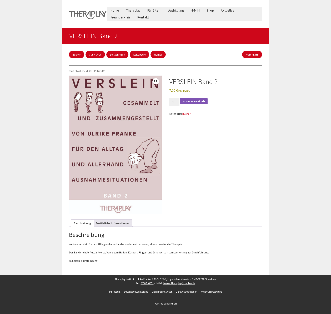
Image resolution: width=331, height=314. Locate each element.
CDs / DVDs (95, 54)
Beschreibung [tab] (82, 223)
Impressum (115, 291)
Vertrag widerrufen (165, 303)
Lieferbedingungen (162, 291)
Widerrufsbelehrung (211, 291)
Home (114, 10)
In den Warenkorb (194, 101)
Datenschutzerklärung (136, 291)
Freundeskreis (120, 17)
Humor (158, 54)
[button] (156, 81)
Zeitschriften (117, 54)
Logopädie (139, 54)
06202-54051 (147, 283)
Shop (210, 10)
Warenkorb (252, 54)
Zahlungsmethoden (186, 291)
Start (71, 70)
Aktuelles (227, 10)
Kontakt (143, 17)
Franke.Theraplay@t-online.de (179, 283)
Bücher (76, 54)
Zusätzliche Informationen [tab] (112, 223)
